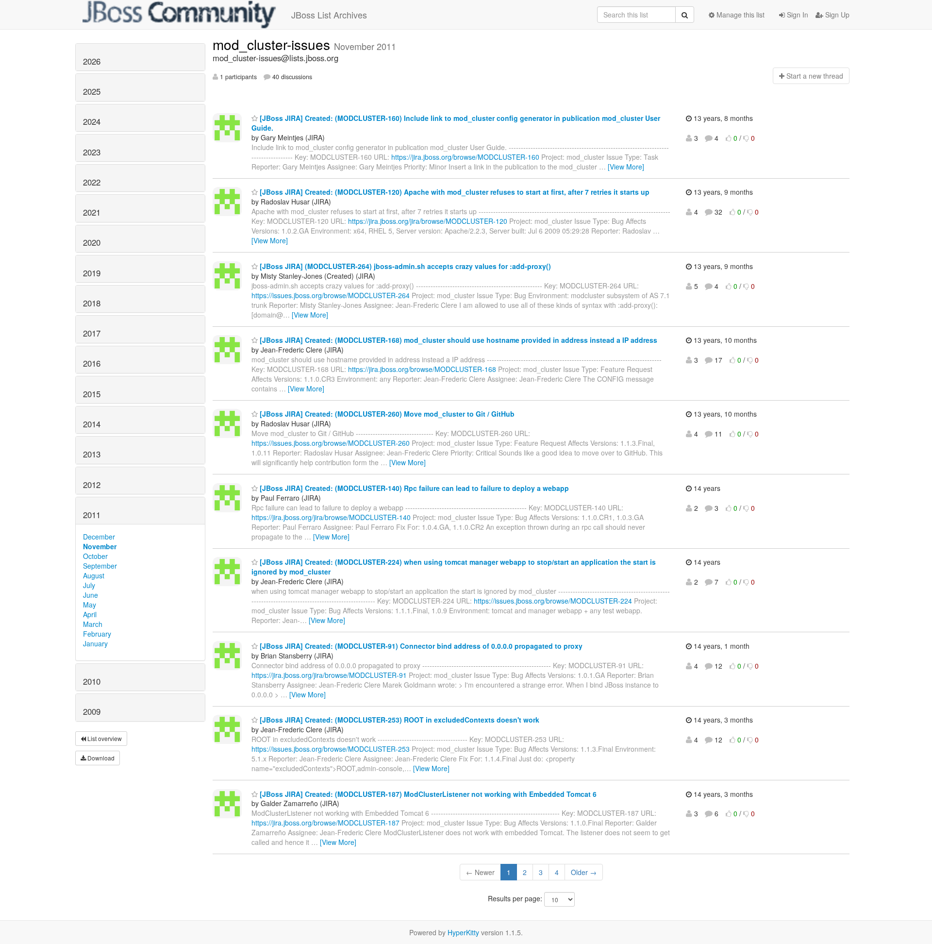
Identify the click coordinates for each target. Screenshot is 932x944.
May (89, 604)
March (92, 624)
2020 (91, 242)
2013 (91, 454)
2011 (91, 515)
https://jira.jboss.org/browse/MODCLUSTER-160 (465, 157)
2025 (91, 91)
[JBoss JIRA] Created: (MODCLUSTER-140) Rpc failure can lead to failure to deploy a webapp (413, 488)
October (95, 556)
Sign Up (836, 14)
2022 (91, 182)
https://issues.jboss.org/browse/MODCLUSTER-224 (553, 601)
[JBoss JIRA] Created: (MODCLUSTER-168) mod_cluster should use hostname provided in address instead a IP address (457, 340)
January (95, 643)
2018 (91, 303)
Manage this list (740, 14)
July (89, 585)
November (99, 546)
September (100, 566)
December (99, 536)
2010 (91, 681)
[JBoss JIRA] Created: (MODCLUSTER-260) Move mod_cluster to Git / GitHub (386, 414)
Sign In (796, 14)
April (90, 614)
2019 (91, 273)
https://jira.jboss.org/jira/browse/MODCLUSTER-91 (329, 675)
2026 (91, 61)
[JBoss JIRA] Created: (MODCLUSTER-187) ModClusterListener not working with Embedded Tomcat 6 (427, 794)
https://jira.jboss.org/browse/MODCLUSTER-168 (422, 369)
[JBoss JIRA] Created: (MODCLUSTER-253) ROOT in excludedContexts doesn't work (398, 720)
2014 (91, 424)
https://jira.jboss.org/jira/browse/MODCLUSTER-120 (427, 221)
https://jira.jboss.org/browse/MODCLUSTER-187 (325, 822)
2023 (91, 152)
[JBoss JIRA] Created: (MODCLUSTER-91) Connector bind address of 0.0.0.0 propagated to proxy (420, 646)
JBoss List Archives (329, 14)
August (93, 575)
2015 (91, 394)
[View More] (626, 166)
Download (100, 758)
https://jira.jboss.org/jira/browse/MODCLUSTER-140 (331, 517)
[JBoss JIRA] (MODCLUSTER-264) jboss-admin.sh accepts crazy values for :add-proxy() (404, 266)
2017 (91, 333)
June (90, 595)
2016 (91, 363)
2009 (91, 711)
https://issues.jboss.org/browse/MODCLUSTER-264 (330, 295)
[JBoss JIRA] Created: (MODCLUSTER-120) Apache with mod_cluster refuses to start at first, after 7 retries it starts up (453, 192)
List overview (104, 738)
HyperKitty (463, 932)
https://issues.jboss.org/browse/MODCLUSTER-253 (330, 749)
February (97, 634)
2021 (91, 212)
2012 (91, 484)
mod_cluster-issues (273, 44)
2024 (91, 121)
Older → (584, 872)
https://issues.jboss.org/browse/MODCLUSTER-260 (330, 443)
